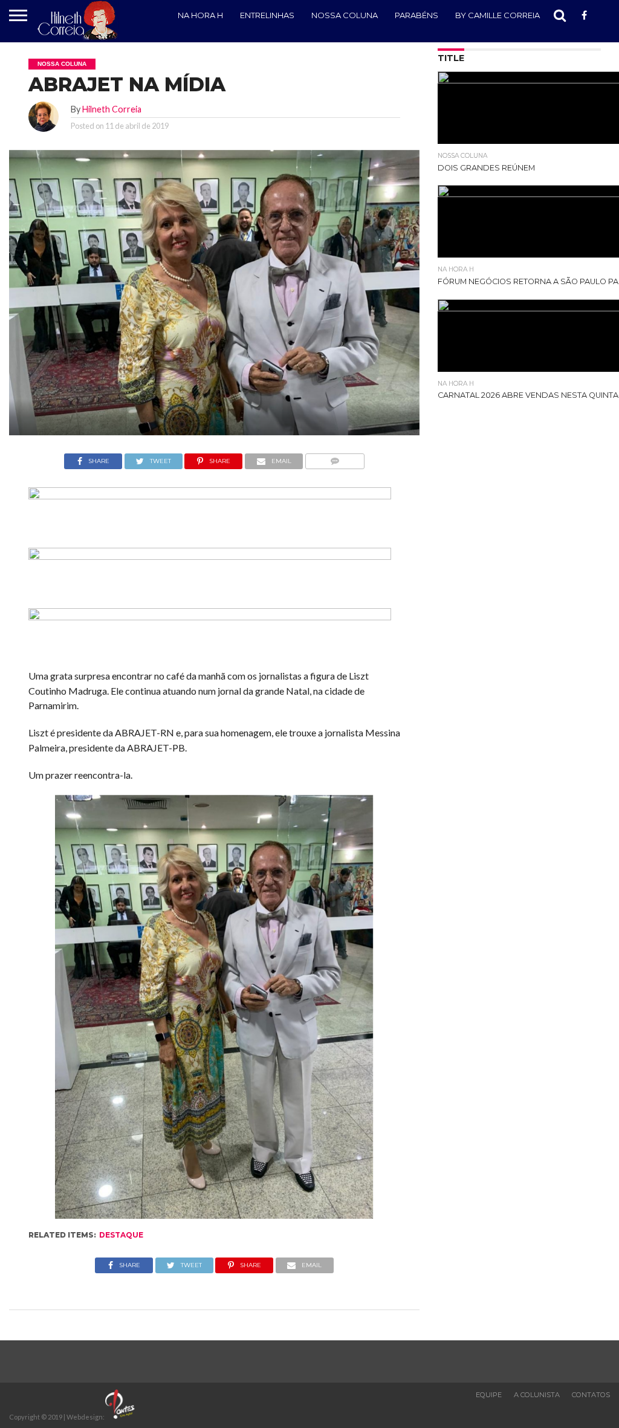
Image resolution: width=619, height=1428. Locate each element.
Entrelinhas (267, 15)
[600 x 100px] (209, 616)
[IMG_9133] (209, 495)
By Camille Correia (497, 15)
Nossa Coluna (344, 15)
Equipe (489, 1395)
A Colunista (537, 1395)
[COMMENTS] (335, 458)
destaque (121, 1234)
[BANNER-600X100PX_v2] (209, 556)
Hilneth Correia (111, 109)
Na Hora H (200, 15)
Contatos (591, 1395)
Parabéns (416, 15)
